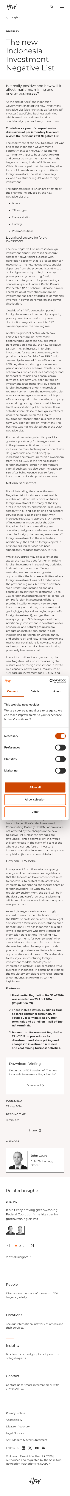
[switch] (60, 748)
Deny (35, 811)
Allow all (35, 787)
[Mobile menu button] (61, 7)
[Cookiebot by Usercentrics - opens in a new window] (50, 681)
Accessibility (14, 1419)
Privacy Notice (15, 1413)
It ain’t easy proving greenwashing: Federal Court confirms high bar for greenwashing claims (32, 1214)
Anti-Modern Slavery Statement (26, 1440)
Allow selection (35, 799)
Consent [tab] (12, 691)
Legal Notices (15, 1433)
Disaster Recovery (18, 1426)
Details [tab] (35, 691)
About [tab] (57, 691)
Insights (15, 17)
